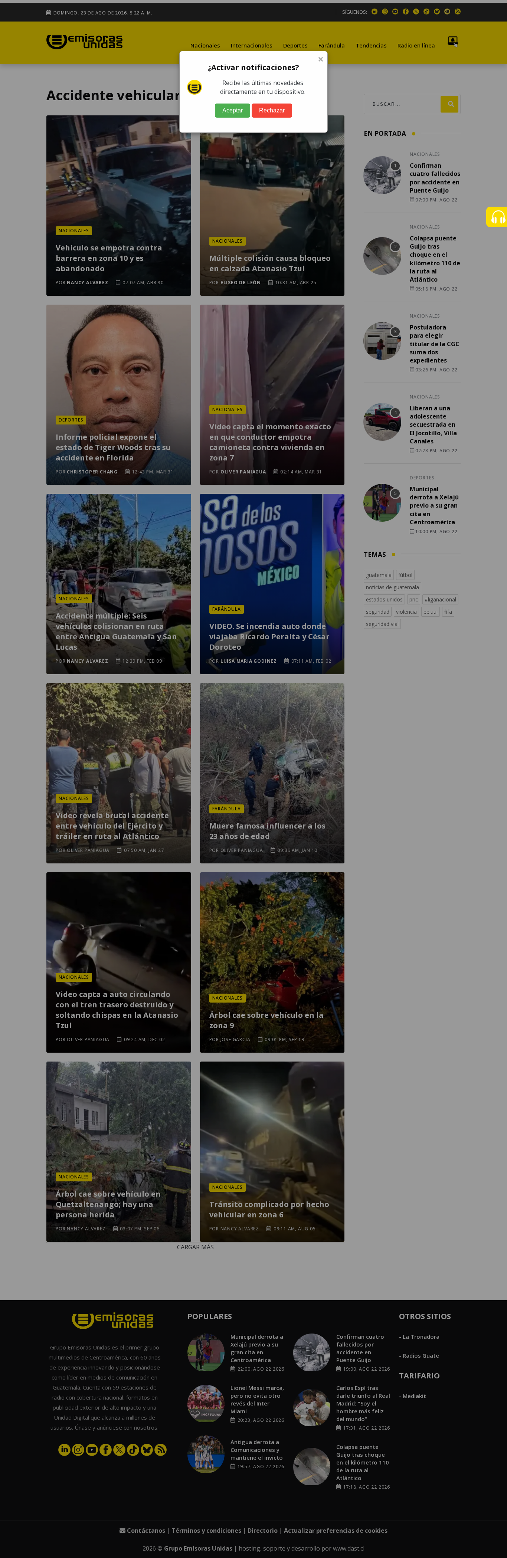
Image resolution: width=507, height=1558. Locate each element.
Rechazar (272, 110)
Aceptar (232, 110)
